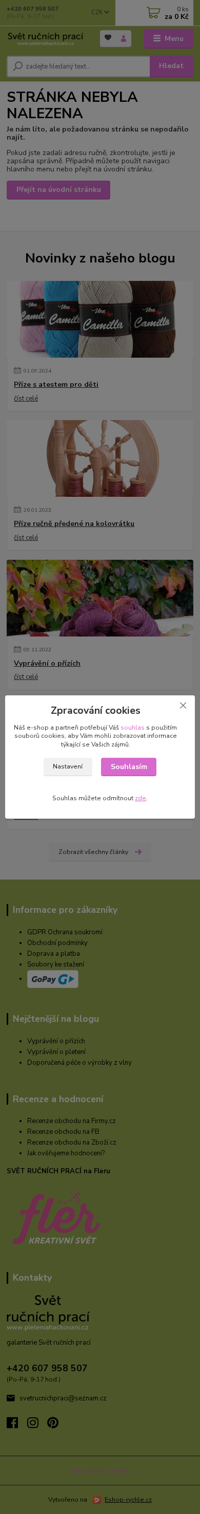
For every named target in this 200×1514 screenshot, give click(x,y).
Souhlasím (129, 767)
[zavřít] (183, 705)
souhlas (133, 727)
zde (140, 798)
